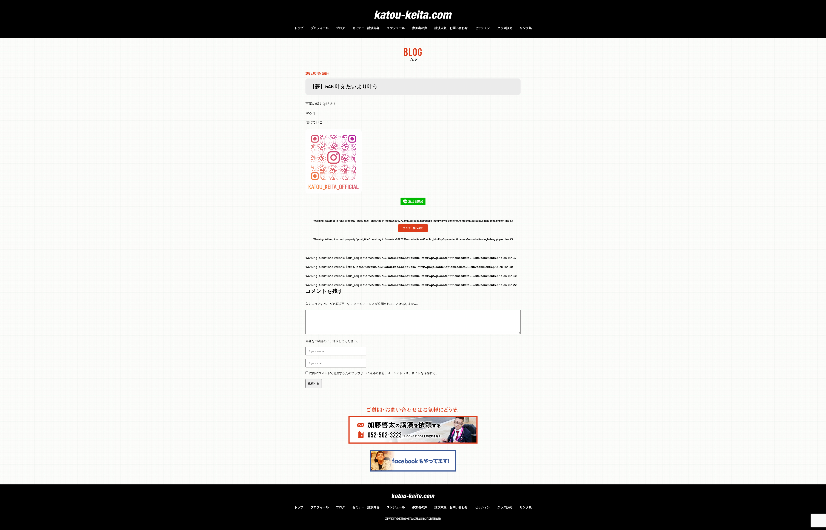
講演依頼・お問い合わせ (451, 28)
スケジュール (396, 28)
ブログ (340, 28)
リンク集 (526, 28)
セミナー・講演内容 (365, 28)
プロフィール (320, 28)
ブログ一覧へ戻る (413, 228)
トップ (298, 28)
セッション (482, 28)
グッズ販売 (504, 28)
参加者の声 (419, 28)
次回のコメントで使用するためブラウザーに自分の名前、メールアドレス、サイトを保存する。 (374, 373)
